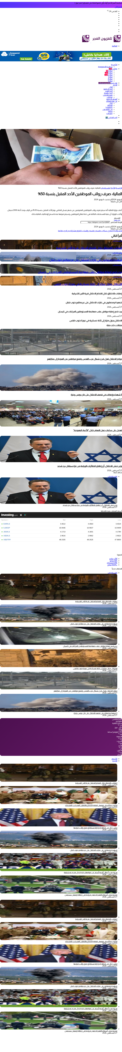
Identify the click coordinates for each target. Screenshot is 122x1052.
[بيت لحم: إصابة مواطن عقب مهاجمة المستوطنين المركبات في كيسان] (58, 644)
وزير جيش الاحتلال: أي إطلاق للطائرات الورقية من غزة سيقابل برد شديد (89, 466)
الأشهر (114, 759)
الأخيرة (114, 761)
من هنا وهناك (111, 101)
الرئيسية (114, 65)
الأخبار (115, 85)
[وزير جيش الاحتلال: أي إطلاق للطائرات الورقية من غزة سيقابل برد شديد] (61, 461)
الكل (110, 87)
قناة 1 (109, 71)
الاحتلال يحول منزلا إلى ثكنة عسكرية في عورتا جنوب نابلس (87, 284)
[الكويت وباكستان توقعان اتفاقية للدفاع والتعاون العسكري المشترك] (58, 803)
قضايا (110, 111)
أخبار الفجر (108, 91)
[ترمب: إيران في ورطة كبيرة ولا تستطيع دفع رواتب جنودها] (58, 826)
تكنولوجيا (109, 107)
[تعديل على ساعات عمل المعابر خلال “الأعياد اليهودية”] (61, 426)
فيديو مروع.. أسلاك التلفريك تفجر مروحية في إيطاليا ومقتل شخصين (91, 895)
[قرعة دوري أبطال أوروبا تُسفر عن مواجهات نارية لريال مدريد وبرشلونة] (58, 870)
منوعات (109, 113)
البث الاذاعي (111, 117)
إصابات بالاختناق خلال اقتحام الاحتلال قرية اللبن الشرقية (89, 247)
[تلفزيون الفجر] (90, 42)
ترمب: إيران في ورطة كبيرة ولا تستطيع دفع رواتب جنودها (95, 828)
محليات (109, 97)
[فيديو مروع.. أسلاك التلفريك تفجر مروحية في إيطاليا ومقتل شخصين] (58, 893)
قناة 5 (110, 81)
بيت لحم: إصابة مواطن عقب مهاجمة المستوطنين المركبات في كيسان (80, 272)
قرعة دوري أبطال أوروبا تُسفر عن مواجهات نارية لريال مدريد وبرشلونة (90, 872)
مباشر (113, 69)
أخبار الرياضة (108, 89)
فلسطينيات (107, 95)
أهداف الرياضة (111, 99)
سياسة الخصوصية (105, 67)
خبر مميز (117, 220)
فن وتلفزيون (107, 109)
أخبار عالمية (108, 93)
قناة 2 (108, 75)
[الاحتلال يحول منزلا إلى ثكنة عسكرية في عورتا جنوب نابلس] (58, 666)
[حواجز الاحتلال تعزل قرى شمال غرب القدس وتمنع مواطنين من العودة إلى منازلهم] (61, 354)
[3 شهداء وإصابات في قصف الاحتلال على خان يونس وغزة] (61, 390)
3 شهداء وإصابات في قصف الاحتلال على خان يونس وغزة (96, 394)
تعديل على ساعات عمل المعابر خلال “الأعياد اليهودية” (97, 430)
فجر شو (107, 83)
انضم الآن (118, 7)
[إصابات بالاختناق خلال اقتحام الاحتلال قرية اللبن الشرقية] (58, 781)
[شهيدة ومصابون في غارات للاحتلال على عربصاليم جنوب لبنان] (58, 622)
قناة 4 (110, 79)
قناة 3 (110, 77)
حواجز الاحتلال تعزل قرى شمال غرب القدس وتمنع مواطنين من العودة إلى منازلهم (84, 359)
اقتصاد (109, 105)
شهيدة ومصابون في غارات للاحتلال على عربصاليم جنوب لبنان (85, 260)
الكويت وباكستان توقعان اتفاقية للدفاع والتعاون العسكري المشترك (91, 805)
